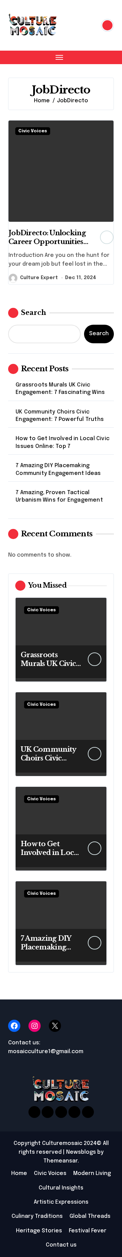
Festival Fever (87, 1231)
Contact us (61, 1245)
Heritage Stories (39, 1231)
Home (19, 1173)
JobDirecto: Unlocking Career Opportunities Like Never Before (47, 242)
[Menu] (59, 57)
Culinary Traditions (37, 1216)
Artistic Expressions (61, 1202)
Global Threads (89, 1216)
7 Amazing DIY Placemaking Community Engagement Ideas (58, 469)
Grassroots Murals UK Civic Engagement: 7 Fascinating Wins (60, 388)
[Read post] (61, 171)
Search (33, 313)
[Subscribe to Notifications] (107, 25)
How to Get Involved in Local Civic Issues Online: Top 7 (62, 442)
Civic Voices (32, 131)
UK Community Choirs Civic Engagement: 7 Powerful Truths (60, 415)
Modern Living (92, 1173)
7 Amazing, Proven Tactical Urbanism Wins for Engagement (59, 496)
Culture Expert (39, 277)
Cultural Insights (61, 1188)
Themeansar (60, 1161)
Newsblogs (81, 1152)
